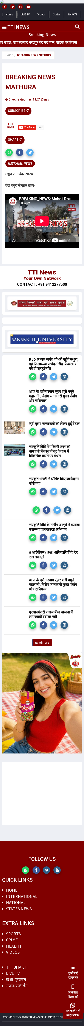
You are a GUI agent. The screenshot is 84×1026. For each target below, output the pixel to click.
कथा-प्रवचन (16, 979)
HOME (11, 890)
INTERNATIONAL (21, 896)
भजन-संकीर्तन (16, 985)
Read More (42, 642)
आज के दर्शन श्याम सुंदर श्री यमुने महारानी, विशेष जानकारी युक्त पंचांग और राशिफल (53, 396)
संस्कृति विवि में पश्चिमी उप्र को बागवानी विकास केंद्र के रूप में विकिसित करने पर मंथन (49, 451)
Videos (41, 14)
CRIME (12, 939)
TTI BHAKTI (17, 967)
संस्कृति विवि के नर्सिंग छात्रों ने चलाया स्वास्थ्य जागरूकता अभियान (54, 527)
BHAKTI (72, 14)
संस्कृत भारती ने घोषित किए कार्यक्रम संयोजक (54, 481)
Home (9, 14)
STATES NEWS (19, 908)
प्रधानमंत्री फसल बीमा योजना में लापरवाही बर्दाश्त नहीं (51, 614)
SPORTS (13, 933)
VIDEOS (13, 952)
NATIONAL (15, 902)
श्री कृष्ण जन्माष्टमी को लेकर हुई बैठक (54, 423)
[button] (9, 152)
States (56, 14)
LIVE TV (25, 14)
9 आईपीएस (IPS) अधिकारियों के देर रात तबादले (53, 554)
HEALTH (13, 946)
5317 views (41, 99)
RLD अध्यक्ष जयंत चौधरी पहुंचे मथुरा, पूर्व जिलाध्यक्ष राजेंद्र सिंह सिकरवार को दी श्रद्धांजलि (54, 364)
